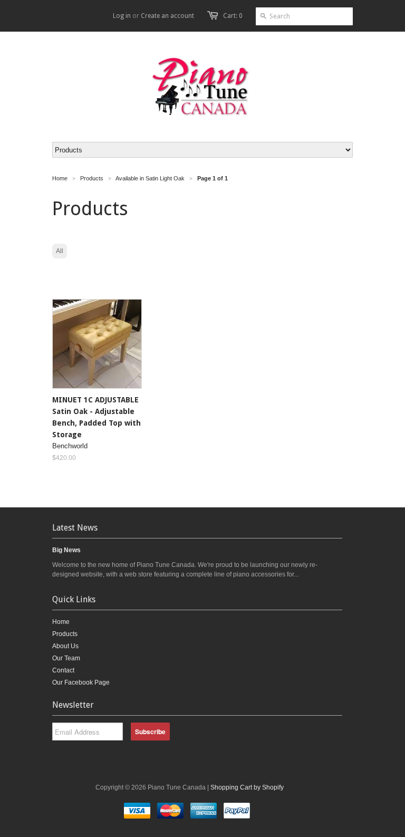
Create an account (167, 16)
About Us (65, 646)
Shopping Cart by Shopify (247, 787)
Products (65, 634)
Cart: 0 (233, 16)
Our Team (66, 658)
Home (61, 622)
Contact (63, 670)
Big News (66, 550)
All (59, 251)
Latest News (75, 528)
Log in (122, 16)
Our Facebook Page (81, 682)
